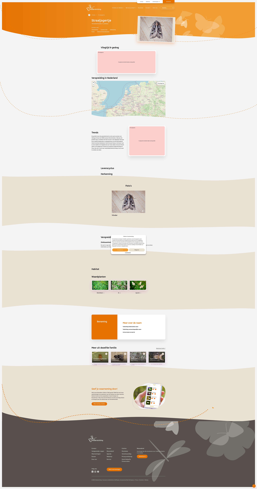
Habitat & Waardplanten (103, 31)
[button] (93, 83)
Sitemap (146, 479)
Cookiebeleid (128, 252)
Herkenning (113, 29)
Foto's (93, 31)
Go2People (116, 479)
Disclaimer (141, 479)
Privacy (136, 479)
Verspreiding (95, 29)
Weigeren (137, 249)
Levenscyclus (104, 29)
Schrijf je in (142, 456)
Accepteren (120, 249)
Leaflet (164, 117)
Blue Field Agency (130, 479)
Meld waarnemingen (114, 469)
